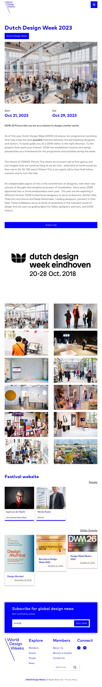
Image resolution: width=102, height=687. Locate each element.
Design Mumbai (15, 576)
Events (32, 653)
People (32, 658)
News (32, 663)
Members (34, 648)
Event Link (51, 225)
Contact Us (59, 658)
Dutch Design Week (17, 36)
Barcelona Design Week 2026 (48, 560)
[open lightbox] (26, 316)
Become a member (62, 653)
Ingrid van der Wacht (15, 512)
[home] (10, 7)
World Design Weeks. (36, 680)
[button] (94, 4)
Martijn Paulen (44, 512)
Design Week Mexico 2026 (81, 557)
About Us (58, 648)
